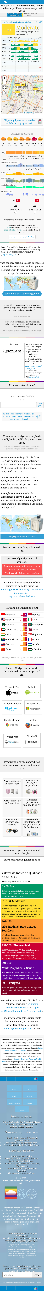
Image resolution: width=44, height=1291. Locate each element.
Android (32, 687)
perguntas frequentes (21, 1150)
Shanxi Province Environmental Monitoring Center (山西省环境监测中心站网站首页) (22, 1239)
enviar (37, 1274)
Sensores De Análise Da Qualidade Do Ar (21, 1145)
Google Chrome (12, 719)
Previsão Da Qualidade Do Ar (21, 1161)
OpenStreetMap (29, 113)
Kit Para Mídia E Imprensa (21, 1127)
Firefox (32, 719)
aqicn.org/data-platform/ (22, 596)
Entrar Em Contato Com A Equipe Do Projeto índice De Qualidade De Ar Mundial (22, 1123)
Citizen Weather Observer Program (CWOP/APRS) (22, 1234)
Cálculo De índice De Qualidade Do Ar (21, 1158)
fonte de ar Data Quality (21, 1156)
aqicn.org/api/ (34, 377)
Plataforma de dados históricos (21, 1173)
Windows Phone (12, 703)
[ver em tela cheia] (40, 22)
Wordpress (12, 736)
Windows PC (33, 703)
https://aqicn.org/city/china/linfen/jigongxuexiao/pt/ (22, 330)
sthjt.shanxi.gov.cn (10, 254)
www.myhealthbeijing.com (18, 1028)
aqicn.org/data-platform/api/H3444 (33, 367)
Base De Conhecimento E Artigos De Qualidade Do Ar (22, 1139)
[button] (17, 93)
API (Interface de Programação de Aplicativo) (22, 1169)
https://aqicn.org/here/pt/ (22, 316)
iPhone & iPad (12, 687)
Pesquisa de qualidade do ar (21, 1132)
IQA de (16, 22)
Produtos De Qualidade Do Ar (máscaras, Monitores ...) (22, 1164)
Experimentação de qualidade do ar (21, 1142)
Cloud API (32, 736)
